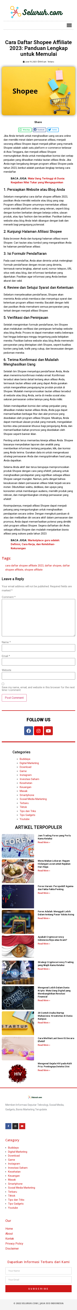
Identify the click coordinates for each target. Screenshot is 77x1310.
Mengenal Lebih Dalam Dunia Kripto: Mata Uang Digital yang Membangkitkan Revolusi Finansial (54, 992)
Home (9, 1228)
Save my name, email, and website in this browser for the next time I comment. (38, 688)
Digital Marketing (29, 763)
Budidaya (25, 759)
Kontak (9, 1238)
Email (6, 656)
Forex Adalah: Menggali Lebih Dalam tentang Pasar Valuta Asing (56, 913)
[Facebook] (28, 730)
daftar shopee (53, 565)
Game (23, 771)
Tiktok (23, 807)
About (9, 1233)
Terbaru (51, 62)
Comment (9, 597)
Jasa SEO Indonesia (52, 1303)
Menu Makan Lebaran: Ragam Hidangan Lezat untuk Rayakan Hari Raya (54, 863)
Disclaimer (12, 1248)
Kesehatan (26, 783)
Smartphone (27, 795)
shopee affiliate (34, 569)
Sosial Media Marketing (33, 799)
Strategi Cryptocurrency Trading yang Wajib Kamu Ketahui (56, 963)
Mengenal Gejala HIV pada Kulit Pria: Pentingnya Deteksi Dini (55, 1065)
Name (6, 642)
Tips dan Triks (28, 811)
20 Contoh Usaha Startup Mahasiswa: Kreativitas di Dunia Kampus (55, 1015)
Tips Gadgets (27, 815)
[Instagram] (38, 730)
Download (25, 767)
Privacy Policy (14, 1243)
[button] (69, 25)
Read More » (44, 842)
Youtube (25, 819)
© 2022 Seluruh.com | (26, 1303)
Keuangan (25, 787)
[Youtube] (48, 730)
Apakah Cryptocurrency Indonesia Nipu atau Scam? (52, 938)
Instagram (26, 775)
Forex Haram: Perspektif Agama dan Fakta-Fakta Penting (55, 888)
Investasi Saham (29, 779)
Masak (23, 791)
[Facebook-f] (8, 1126)
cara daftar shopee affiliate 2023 (24, 565)
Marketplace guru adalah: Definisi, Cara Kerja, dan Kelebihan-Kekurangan (35, 544)
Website (6, 670)
